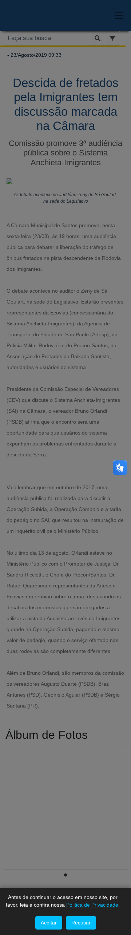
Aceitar (49, 923)
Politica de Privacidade (92, 905)
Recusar (81, 923)
